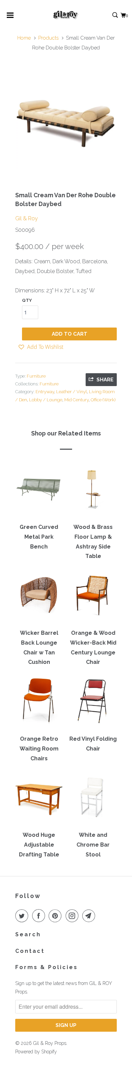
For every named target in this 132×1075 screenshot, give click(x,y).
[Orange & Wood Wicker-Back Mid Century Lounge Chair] (93, 597)
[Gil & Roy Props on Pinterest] (56, 915)
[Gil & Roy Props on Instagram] (73, 915)
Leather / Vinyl (71, 391)
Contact (30, 951)
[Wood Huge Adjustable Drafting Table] (39, 799)
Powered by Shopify (36, 1051)
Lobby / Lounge (45, 399)
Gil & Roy (26, 218)
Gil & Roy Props (49, 1043)
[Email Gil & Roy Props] (90, 915)
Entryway (45, 391)
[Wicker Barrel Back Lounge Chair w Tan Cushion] (39, 597)
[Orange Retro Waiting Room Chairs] (39, 703)
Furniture (36, 376)
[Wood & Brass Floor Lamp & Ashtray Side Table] (93, 491)
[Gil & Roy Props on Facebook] (40, 915)
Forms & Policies (46, 967)
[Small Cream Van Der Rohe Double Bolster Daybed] (66, 119)
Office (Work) (103, 399)
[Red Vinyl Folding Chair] (93, 703)
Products (48, 38)
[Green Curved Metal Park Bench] (39, 491)
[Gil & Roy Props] (66, 15)
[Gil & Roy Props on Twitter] (23, 915)
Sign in (108, 15)
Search (28, 934)
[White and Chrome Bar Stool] (93, 799)
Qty (27, 300)
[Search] (115, 15)
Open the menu (10, 17)
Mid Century (76, 399)
